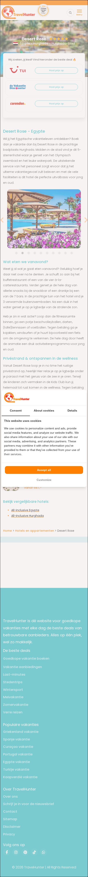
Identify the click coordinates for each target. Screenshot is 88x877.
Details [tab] (72, 410)
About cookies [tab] (44, 410)
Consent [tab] (16, 410)
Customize (44, 479)
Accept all (44, 470)
